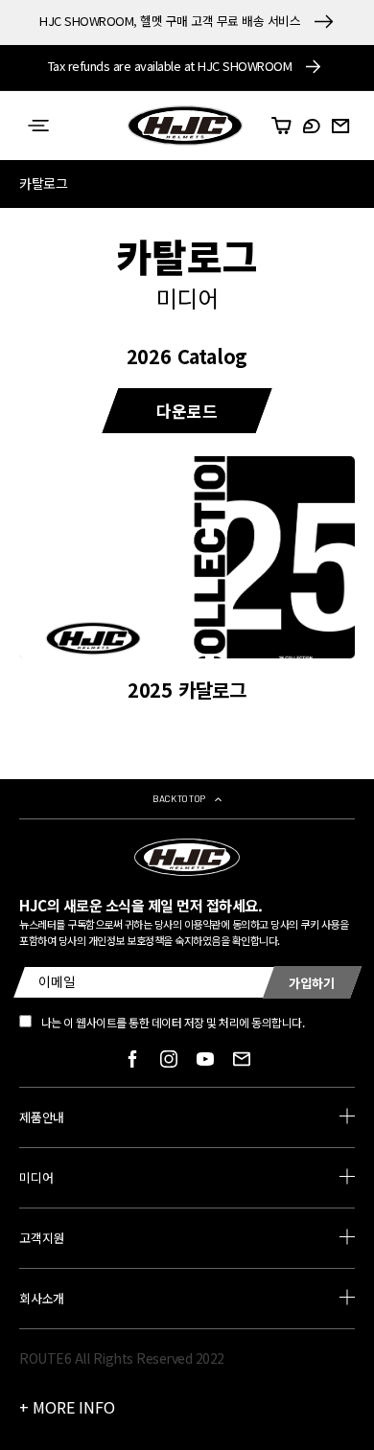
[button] (38, 125)
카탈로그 (43, 183)
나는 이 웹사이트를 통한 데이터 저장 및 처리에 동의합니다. (173, 1022)
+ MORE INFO (67, 1406)
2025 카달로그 (187, 690)
